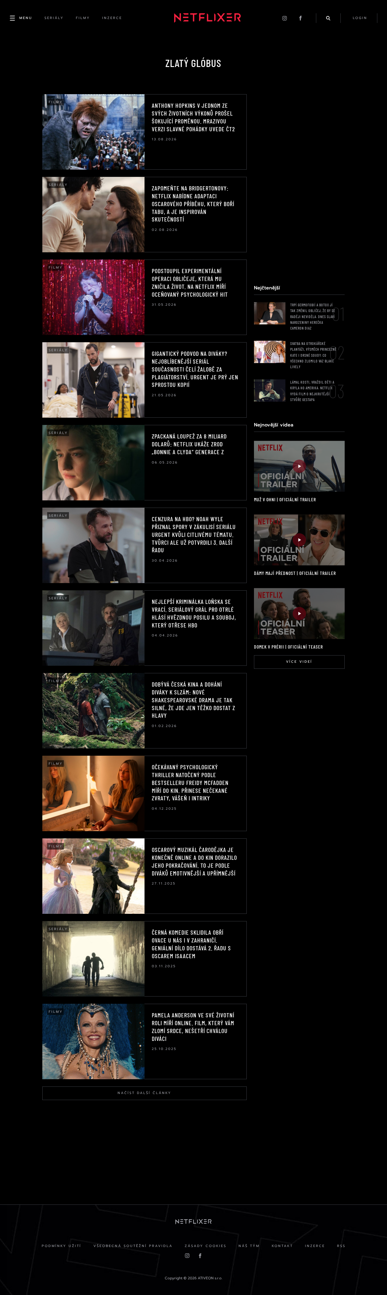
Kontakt (282, 1246)
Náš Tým (249, 1246)
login (360, 18)
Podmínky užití (61, 1246)
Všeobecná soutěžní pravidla (133, 1246)
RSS (341, 1246)
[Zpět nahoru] (370, 1278)
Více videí (299, 661)
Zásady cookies (205, 1246)
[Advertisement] (299, 184)
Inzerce (315, 1246)
